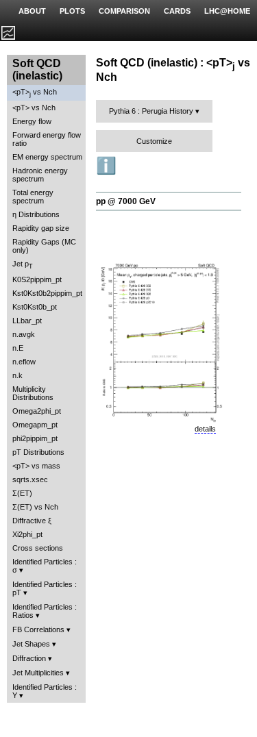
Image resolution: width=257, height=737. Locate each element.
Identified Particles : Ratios (44, 611)
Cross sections (37, 548)
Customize (154, 141)
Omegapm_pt (35, 425)
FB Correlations (38, 629)
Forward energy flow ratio (46, 139)
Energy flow (31, 121)
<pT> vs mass (36, 466)
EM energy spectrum (47, 157)
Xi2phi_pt (27, 534)
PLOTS (72, 11)
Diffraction (29, 658)
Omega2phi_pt (36, 411)
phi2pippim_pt (35, 438)
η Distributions (36, 214)
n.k (17, 375)
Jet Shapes (31, 644)
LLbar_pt (27, 320)
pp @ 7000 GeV (126, 201)
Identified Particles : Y (44, 691)
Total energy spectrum (32, 196)
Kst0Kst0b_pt (34, 307)
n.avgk (23, 334)
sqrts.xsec (30, 479)
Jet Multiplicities (38, 673)
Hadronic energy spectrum (40, 174)
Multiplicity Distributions (32, 393)
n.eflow (24, 362)
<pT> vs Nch (34, 93)
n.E (17, 348)
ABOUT (32, 11)
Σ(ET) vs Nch (35, 507)
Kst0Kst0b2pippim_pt (47, 293)
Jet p (22, 265)
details (205, 429)
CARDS (177, 11)
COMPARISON (124, 11)
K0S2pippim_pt (37, 279)
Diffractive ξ (31, 520)
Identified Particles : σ (44, 566)
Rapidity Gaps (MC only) (44, 246)
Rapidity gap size (40, 228)
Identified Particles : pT (44, 588)
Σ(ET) (22, 493)
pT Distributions (38, 452)
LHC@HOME (227, 11)
